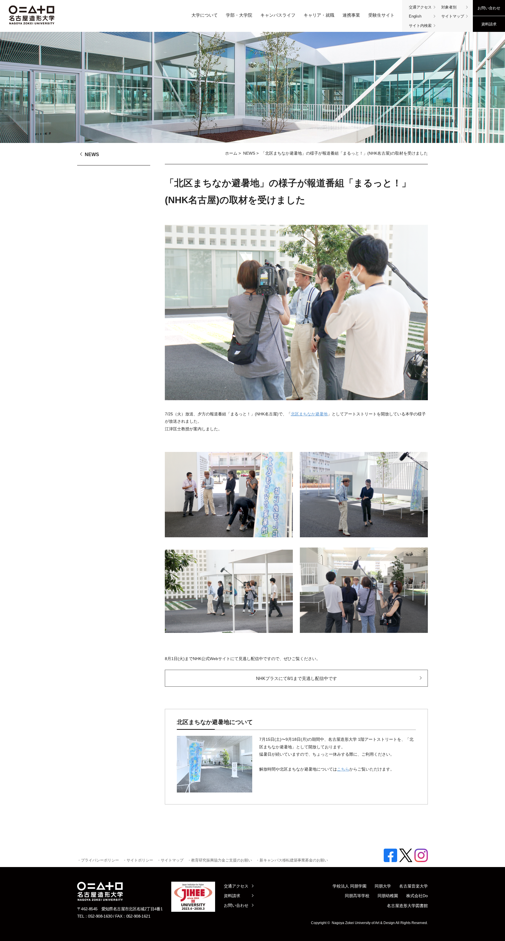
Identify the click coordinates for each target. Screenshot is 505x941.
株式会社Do (417, 895)
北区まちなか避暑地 (309, 414)
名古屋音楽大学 (413, 886)
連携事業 (351, 15)
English (415, 16)
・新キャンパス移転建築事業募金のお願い (292, 860)
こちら (343, 769)
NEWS (249, 153)
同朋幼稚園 (388, 895)
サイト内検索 (420, 25)
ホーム (231, 153)
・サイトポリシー (138, 860)
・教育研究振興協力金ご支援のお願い (219, 860)
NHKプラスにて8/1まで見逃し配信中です (296, 678)
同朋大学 (383, 886)
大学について (204, 15)
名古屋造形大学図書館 (407, 905)
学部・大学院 (239, 15)
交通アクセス (420, 7)
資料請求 (489, 24)
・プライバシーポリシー (98, 860)
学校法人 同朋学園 (349, 886)
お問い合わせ (489, 8)
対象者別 (448, 7)
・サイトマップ (170, 860)
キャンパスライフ (277, 15)
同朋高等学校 (357, 895)
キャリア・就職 (319, 15)
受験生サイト (381, 15)
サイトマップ (452, 16)
